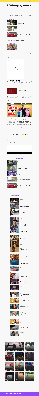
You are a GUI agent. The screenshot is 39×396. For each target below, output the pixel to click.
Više (19, 383)
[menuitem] (33, 1)
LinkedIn (19, 81)
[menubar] (33, 1)
